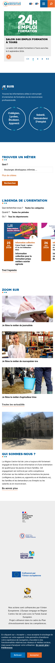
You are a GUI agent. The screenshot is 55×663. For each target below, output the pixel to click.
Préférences (7, 648)
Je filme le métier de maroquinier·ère (20, 361)
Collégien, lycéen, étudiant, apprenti (14, 118)
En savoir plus (10, 488)
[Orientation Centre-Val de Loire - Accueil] (10, 3)
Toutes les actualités (13, 405)
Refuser (18, 655)
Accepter (34, 655)
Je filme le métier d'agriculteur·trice (19, 397)
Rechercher (10, 183)
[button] (27, 59)
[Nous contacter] (37, 4)
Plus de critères (9, 175)
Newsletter (30, 3)
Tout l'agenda (9, 270)
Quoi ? (5, 164)
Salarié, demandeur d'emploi (41, 118)
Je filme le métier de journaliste (17, 325)
